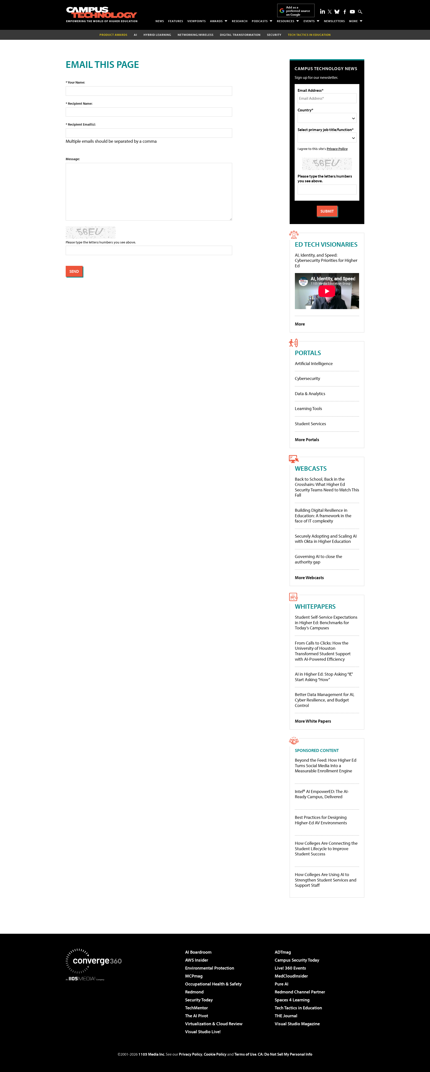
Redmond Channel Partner (300, 992)
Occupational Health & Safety (213, 984)
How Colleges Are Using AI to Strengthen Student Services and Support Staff (325, 880)
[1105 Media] (95, 1006)
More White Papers (313, 721)
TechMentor (196, 1008)
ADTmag (283, 952)
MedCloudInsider (291, 976)
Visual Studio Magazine (297, 1023)
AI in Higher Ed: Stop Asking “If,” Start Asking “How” (323, 676)
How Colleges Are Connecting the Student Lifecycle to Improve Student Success (326, 848)
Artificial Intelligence (314, 363)
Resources (285, 21)
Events (309, 21)
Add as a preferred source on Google (298, 10)
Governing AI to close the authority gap (318, 559)
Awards (216, 21)
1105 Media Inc (151, 1054)
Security (274, 35)
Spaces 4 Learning (292, 1000)
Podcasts (260, 21)
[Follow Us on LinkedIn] (322, 11)
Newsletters (334, 21)
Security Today (199, 1000)
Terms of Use (245, 1054)
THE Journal (286, 1016)
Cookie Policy (215, 1054)
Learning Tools (308, 408)
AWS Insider (196, 960)
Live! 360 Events (290, 968)
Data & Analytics (310, 393)
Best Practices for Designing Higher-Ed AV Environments (321, 820)
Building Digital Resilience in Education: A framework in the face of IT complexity (323, 515)
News (160, 21)
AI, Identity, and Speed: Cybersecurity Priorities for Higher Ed (326, 260)
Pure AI (281, 984)
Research (240, 21)
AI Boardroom (198, 952)
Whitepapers (315, 606)
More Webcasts (309, 577)
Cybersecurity (307, 378)
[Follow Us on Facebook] (344, 11)
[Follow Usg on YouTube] (352, 11)
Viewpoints (196, 21)
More (353, 21)
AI (135, 35)
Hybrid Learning (157, 35)
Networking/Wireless (196, 35)
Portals (308, 352)
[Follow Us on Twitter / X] (330, 12)
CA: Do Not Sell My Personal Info (285, 1054)
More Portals (307, 439)
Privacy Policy (337, 148)
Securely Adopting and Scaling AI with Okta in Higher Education (326, 538)
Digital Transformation (240, 35)
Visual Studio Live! (203, 1031)
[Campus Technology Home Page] (102, 14)
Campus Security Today (297, 960)
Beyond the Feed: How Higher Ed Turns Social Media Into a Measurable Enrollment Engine (325, 765)
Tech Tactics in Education (298, 1008)
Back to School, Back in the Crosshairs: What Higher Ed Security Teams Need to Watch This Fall (327, 487)
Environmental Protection (209, 968)
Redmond (194, 992)
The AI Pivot (196, 1016)
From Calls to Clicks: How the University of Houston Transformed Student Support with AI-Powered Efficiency (323, 651)
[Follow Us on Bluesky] (336, 11)
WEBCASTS (311, 468)
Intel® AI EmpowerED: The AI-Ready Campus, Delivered (322, 794)
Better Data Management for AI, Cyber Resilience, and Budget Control (324, 700)
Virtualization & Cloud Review (213, 1023)
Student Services (310, 423)
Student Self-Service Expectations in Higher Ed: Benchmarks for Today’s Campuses (326, 622)
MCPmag (194, 976)
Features (175, 21)
